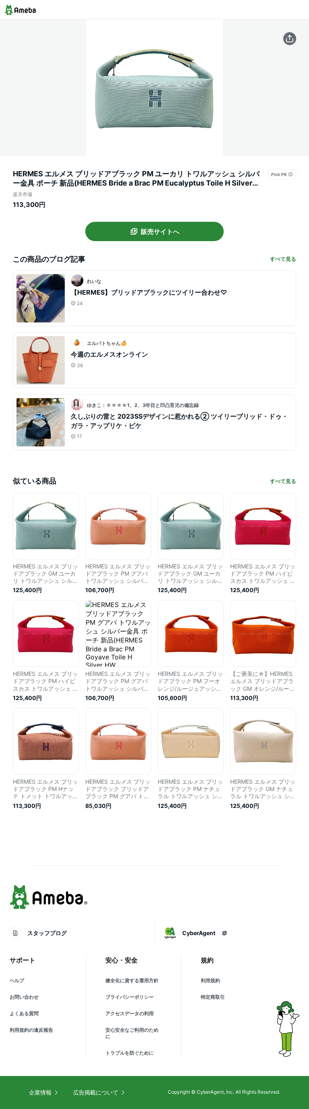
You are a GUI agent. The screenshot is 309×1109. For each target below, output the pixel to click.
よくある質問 (24, 1013)
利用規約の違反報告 (31, 1030)
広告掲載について (95, 1092)
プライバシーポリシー (129, 997)
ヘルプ (17, 980)
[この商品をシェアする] (289, 38)
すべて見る (283, 259)
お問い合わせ (24, 997)
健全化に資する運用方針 (132, 980)
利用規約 (210, 980)
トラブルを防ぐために (129, 1053)
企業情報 (40, 1092)
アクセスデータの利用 (129, 1013)
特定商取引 (213, 997)
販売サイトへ (160, 231)
